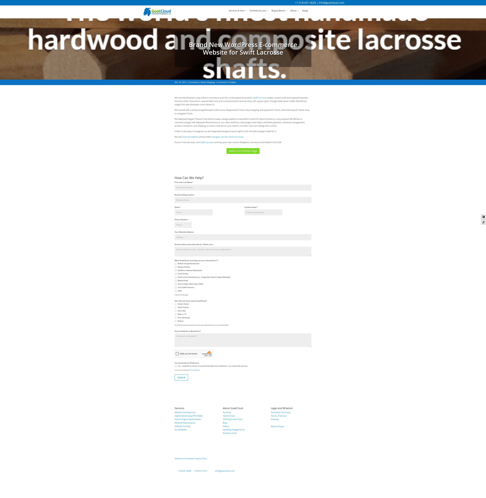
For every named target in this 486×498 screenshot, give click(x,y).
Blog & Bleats (278, 10)
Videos (226, 426)
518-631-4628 (185, 471)
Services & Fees (237, 10)
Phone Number (182, 220)
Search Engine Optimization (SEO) (190, 284)
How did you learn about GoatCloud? (191, 301)
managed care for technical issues (227, 136)
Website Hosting (183, 267)
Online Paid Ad (183, 307)
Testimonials (229, 415)
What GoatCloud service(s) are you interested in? (197, 261)
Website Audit (182, 281)
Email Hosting (182, 274)
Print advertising (183, 318)
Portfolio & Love (258, 10)
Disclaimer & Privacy (280, 412)
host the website (190, 136)
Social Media (181, 429)
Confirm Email (251, 207)
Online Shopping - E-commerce (213, 82)
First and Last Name (184, 182)
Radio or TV (181, 314)
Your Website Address (184, 232)
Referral (180, 321)
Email (177, 207)
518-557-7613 (200, 471)
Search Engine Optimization (188, 419)
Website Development (185, 412)
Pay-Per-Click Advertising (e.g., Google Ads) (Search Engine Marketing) (203, 277)
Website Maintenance (185, 422)
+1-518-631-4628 (305, 2)
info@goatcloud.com (331, 2)
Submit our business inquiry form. (191, 458)
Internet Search (183, 304)
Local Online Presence (185, 287)
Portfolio (232, 82)
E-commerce (193, 82)
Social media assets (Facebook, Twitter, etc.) (194, 244)
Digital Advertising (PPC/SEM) (188, 415)
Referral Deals (277, 426)
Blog (225, 422)
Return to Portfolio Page (243, 151)
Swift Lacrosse (260, 97)
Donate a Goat (230, 433)
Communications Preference (187, 363)
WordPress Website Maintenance (189, 270)
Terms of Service (279, 415)
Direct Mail (181, 311)
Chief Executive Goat (232, 419)
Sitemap (275, 419)
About (293, 10)
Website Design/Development (188, 264)
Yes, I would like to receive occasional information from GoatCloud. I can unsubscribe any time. (212, 366)
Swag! (305, 10)
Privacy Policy (194, 370)
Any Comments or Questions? (188, 331)
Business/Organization (184, 195)
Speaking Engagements (234, 429)
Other (179, 291)
